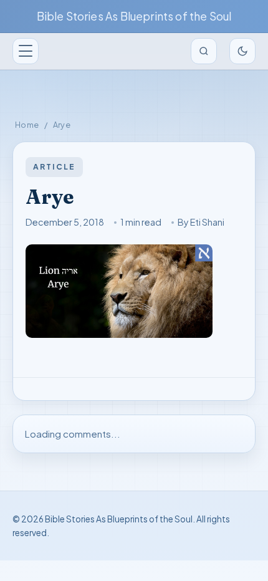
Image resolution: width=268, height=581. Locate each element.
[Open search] (204, 51)
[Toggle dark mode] (242, 51)
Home (27, 125)
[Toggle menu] (25, 51)
